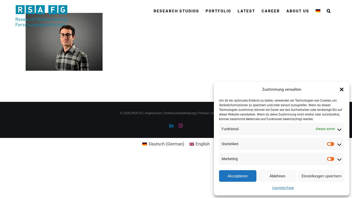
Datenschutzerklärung (180, 113)
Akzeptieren (238, 176)
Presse (203, 113)
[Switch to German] (318, 11)
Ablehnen (277, 176)
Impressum (153, 113)
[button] (341, 89)
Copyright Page (283, 188)
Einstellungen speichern (321, 176)
